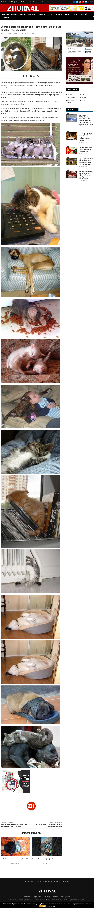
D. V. (31, 813)
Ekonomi (42, 14)
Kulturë (84, 14)
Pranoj (43, 906)
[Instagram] (80, 2)
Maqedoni (5, 14)
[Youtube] (83, 2)
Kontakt (38, 1)
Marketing (32, 1)
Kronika (59, 14)
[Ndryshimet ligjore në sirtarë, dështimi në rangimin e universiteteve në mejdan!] (71, 136)
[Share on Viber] (37, 76)
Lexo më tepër (51, 906)
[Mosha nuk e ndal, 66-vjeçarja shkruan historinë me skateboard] (47, 846)
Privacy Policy (45, 1)
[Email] (86, 2)
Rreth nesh (19, 1)
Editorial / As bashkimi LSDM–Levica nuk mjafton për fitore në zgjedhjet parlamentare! (86, 175)
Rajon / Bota (32, 14)
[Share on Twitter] (27, 76)
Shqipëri (14, 14)
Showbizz (75, 14)
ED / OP (50, 14)
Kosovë (22, 14)
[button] (3, 851)
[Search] (93, 16)
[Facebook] (74, 2)
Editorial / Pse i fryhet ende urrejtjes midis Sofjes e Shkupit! (85, 149)
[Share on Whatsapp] (34, 76)
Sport (67, 14)
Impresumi (26, 1)
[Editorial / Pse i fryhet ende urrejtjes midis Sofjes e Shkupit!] (71, 150)
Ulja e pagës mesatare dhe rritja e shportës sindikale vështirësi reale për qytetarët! (86, 161)
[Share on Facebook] (23, 76)
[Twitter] (77, 2)
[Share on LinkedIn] (30, 76)
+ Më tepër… (6, 18)
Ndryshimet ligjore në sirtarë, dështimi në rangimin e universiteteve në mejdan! (85, 137)
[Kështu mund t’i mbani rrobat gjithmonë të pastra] (15, 846)
